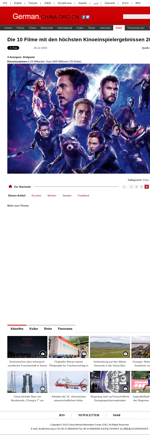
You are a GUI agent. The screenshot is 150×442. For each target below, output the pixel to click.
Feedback (83, 195)
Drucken (36, 195)
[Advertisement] (34, 219)
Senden (67, 195)
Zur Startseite (22, 186)
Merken (52, 195)
